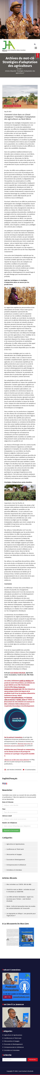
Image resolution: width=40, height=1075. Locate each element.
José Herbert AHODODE (14, 769)
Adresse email (7, 816)
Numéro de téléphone (9, 823)
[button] (20, 296)
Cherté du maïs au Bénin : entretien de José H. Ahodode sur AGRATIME (21, 891)
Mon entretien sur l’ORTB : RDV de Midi (19, 884)
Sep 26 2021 (7, 111)
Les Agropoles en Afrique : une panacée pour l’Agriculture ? (21, 915)
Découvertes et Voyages (14, 854)
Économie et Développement (16, 859)
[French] (6, 783)
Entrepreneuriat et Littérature (16, 865)
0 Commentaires (30, 769)
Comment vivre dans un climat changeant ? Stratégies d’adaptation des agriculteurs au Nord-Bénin (19, 116)
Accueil (19, 69)
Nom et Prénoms (7, 802)
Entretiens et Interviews (14, 870)
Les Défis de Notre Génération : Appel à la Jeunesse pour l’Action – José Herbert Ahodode (20, 899)
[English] (3, 783)
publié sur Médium (25, 681)
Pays (3, 809)
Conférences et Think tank (15, 849)
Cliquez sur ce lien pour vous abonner (16, 759)
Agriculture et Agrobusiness (12, 106)
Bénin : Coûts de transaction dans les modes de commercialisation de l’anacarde (21, 907)
